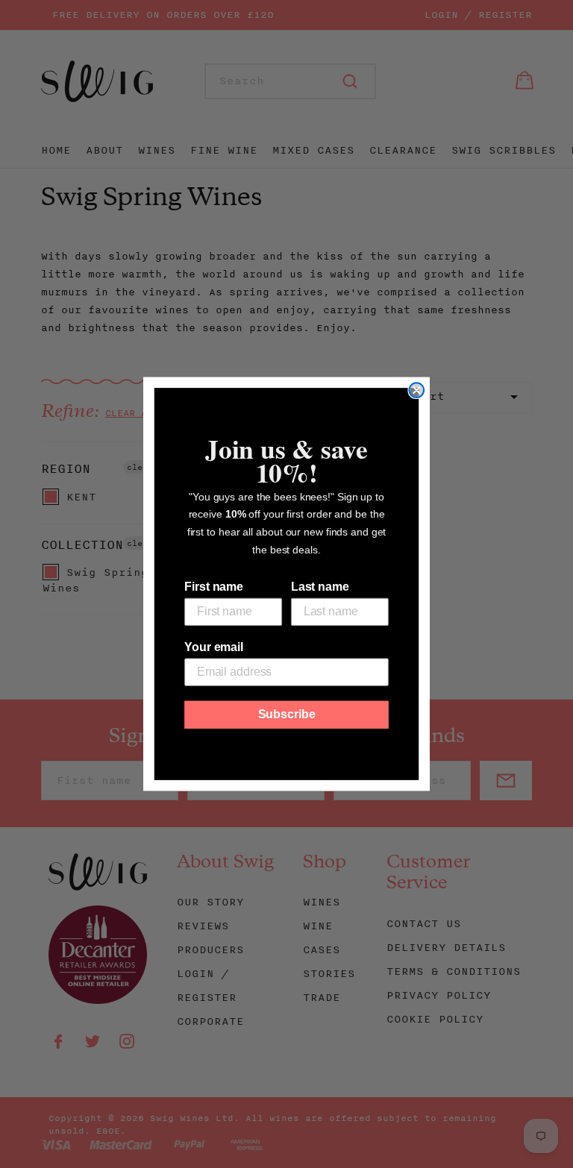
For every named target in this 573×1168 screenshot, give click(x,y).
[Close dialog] (416, 390)
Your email (213, 647)
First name (213, 586)
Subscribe (287, 714)
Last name (320, 586)
